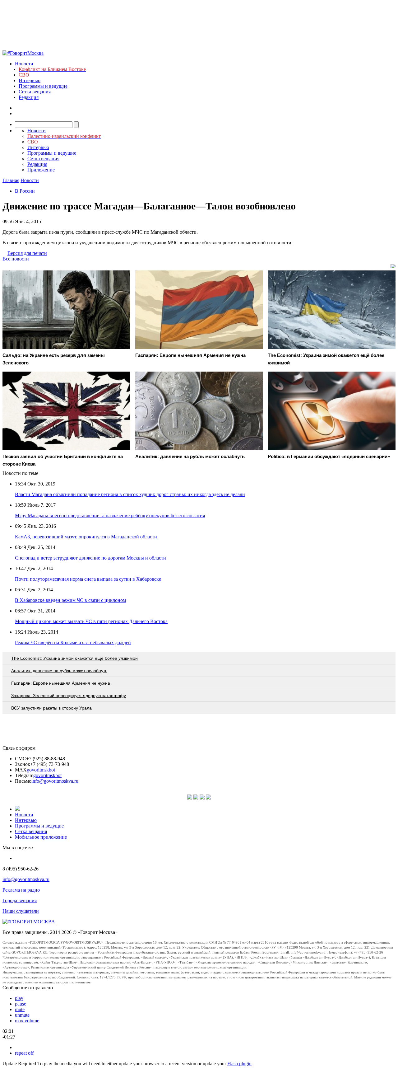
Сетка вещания (35, 91)
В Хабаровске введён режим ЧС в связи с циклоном (70, 600)
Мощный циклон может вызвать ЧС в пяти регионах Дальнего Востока (91, 621)
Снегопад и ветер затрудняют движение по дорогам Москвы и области (90, 557)
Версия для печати (27, 253)
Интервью (29, 80)
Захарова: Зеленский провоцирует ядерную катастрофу (68, 695)
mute (20, 1009)
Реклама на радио (21, 890)
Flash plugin (239, 1063)
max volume (27, 1020)
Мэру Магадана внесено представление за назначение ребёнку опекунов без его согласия (110, 515)
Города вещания (19, 900)
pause (20, 1003)
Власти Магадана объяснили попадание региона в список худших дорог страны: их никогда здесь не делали (130, 494)
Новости (24, 63)
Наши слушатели (20, 911)
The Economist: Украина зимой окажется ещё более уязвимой (74, 658)
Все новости (15, 258)
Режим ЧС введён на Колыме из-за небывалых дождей (73, 642)
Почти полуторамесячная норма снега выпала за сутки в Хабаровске (88, 579)
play (19, 998)
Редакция (29, 97)
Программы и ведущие (43, 86)
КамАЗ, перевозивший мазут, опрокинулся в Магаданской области (86, 536)
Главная (10, 180)
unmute (22, 1015)
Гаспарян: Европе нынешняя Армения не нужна (60, 683)
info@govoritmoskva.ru (54, 781)
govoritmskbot (41, 769)
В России (25, 191)
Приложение (41, 169)
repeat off (24, 1053)
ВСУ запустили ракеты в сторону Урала (51, 708)
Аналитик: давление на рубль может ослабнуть (59, 670)
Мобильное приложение (41, 837)
